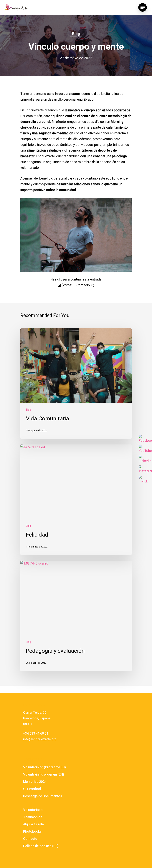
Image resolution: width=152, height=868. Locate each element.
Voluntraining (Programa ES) (44, 767)
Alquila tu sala (33, 824)
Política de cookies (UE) (40, 846)
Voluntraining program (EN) (43, 774)
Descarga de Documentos (42, 796)
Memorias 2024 (35, 781)
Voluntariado (33, 809)
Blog (76, 33)
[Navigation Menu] (142, 7)
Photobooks (32, 831)
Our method (32, 788)
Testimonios (32, 817)
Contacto (30, 838)
